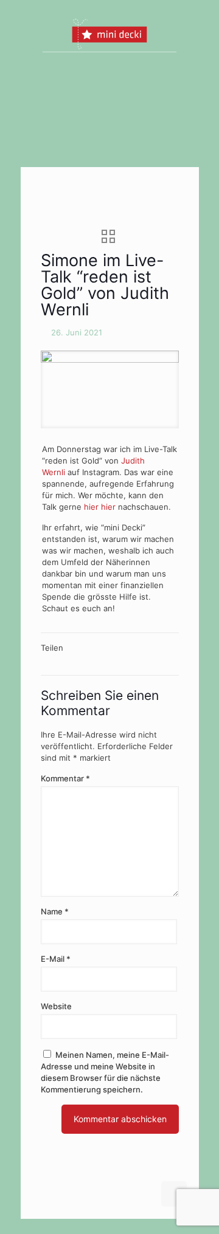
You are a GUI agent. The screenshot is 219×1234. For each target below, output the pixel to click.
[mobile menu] (182, 33)
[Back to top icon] (174, 1194)
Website (56, 1006)
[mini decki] (109, 33)
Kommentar (65, 778)
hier (91, 507)
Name (55, 911)
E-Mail (56, 959)
